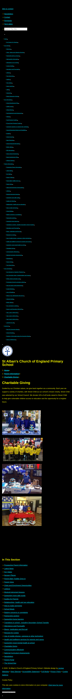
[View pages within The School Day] (14, 76)
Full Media (45, 672)
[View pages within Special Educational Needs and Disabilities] (26, 130)
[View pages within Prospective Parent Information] (21, 167)
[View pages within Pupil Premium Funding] (17, 120)
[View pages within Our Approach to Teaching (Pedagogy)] (24, 272)
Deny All (13, 692)
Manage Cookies (9, 692)
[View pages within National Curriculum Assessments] (22, 255)
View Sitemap (16, 672)
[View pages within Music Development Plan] (18, 157)
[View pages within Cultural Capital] (13, 299)
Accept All (4, 692)
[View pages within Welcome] (11, 49)
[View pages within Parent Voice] (12, 184)
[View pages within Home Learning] (13, 86)
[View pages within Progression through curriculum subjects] (25, 282)
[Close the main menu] (2, 344)
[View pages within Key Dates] (11, 174)
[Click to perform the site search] (4, 34)
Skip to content (7, 9)
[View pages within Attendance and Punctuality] (19, 228)
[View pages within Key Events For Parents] (17, 42)
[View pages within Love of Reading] (14, 292)
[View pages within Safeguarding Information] (18, 59)
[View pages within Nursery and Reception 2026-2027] (22, 309)
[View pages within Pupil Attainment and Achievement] (22, 113)
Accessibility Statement (31, 672)
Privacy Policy (56, 672)
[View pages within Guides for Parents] (15, 201)
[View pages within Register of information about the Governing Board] (30, 336)
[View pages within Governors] (9, 326)
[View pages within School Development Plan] (18, 103)
